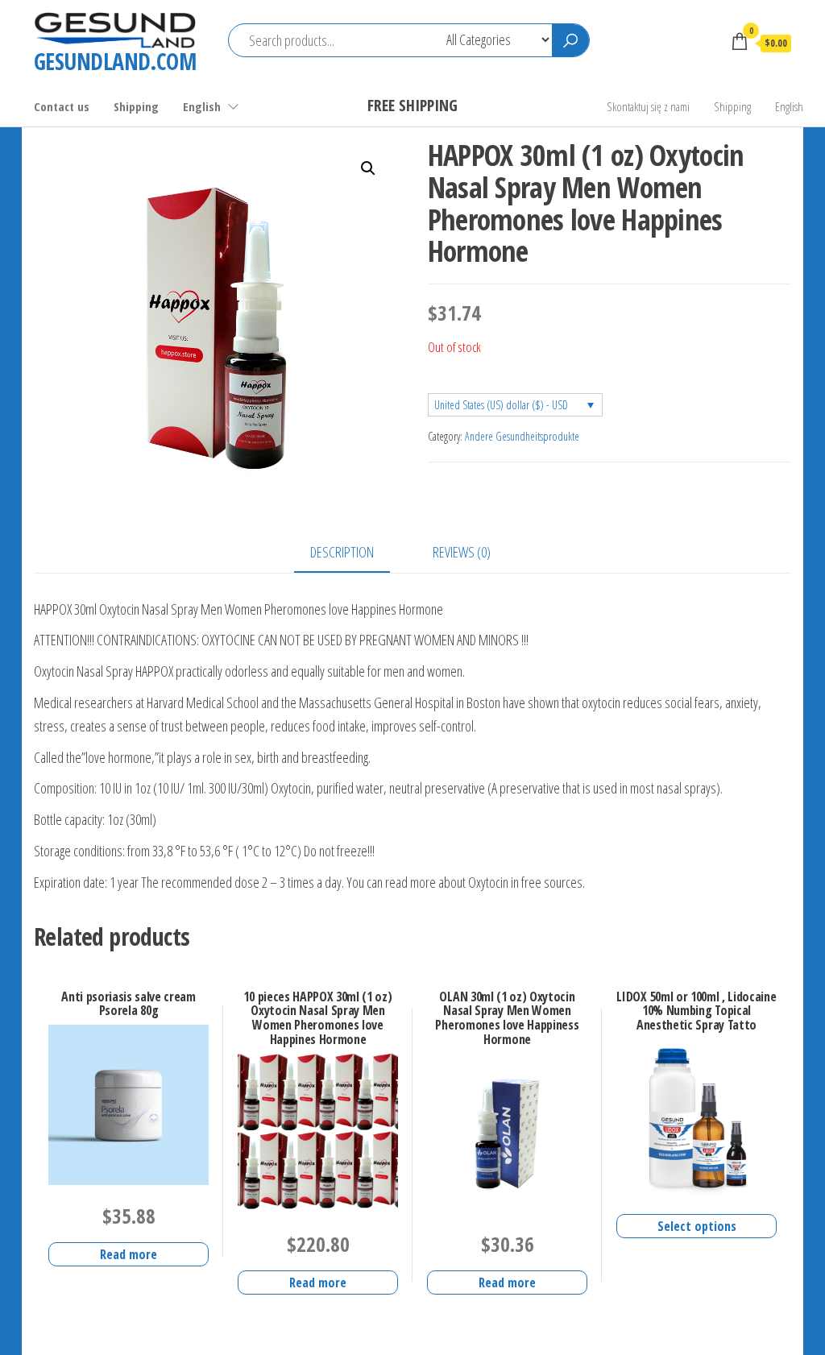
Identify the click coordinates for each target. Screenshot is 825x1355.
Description (342, 551)
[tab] (354, 553)
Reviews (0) (462, 551)
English (202, 106)
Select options (696, 1226)
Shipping (136, 106)
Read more (128, 1254)
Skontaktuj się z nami (648, 106)
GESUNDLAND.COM (115, 61)
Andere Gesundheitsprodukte (522, 436)
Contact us (61, 106)
